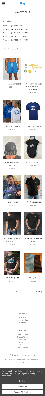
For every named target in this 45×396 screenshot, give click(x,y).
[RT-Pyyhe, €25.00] (33, 263)
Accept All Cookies (22, 392)
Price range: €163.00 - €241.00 (15, 33)
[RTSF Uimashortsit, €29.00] (12, 69)
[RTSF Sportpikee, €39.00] (33, 187)
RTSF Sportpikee (33, 202)
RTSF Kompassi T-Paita (33, 239)
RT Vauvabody (33, 162)
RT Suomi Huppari (12, 126)
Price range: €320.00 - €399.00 (16, 40)
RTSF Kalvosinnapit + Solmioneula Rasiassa (33, 87)
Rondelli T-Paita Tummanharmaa (12, 239)
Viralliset (22, 342)
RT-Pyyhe (33, 278)
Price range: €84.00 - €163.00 (15, 29)
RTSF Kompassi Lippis (11, 164)
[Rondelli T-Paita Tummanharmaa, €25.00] (12, 223)
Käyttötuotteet (22, 345)
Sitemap (22, 323)
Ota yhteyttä (22, 320)
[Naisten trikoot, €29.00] (12, 187)
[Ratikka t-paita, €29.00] (12, 263)
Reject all (22, 386)
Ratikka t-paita (12, 278)
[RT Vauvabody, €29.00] (33, 148)
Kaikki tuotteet (22, 334)
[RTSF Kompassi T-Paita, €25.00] (33, 223)
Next (38, 292)
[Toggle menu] (3, 3)
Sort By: (7, 49)
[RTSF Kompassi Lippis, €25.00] (12, 148)
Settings (22, 381)
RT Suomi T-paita (33, 126)
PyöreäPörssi (22, 337)
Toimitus (22, 317)
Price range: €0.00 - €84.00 (14, 26)
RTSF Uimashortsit (12, 84)
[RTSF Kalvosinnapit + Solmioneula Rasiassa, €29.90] (33, 69)
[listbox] (18, 49)
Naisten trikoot (12, 202)
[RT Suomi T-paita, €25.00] (33, 111)
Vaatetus (22, 340)
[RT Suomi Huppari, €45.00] (12, 111)
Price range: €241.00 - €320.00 (16, 36)
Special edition (22, 347)
